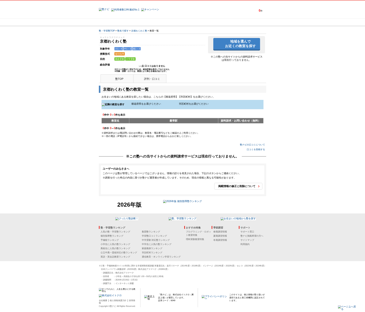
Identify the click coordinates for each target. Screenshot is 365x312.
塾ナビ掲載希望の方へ (251, 236)
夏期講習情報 (220, 236)
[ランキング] (168, 22)
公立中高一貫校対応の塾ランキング (119, 252)
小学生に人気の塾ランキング (115, 244)
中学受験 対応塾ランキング (156, 240)
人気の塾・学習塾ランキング (115, 231)
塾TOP (119, 78)
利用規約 (245, 244)
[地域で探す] (113, 22)
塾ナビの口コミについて (252, 144)
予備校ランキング (110, 240)
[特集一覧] (224, 22)
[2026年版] (182, 201)
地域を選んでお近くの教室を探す (240, 43)
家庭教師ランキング (152, 248)
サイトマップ (247, 240)
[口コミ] (196, 22)
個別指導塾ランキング (112, 236)
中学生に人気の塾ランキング (156, 244)
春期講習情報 (220, 231)
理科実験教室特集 (195, 239)
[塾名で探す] (140, 22)
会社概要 (103, 300)
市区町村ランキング (152, 252)
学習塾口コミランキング (154, 236)
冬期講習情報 (220, 240)
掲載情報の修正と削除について (237, 186)
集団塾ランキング (151, 231)
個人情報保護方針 (118, 300)
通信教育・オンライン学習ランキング (161, 256)
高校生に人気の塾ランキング (115, 248)
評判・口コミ (152, 78)
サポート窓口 (247, 231)
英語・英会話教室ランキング (115, 256)
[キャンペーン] (252, 22)
